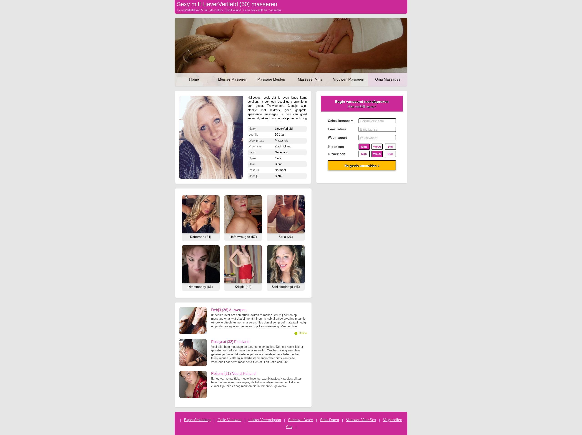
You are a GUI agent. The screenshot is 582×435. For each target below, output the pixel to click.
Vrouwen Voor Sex (361, 420)
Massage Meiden (271, 79)
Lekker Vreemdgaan (264, 420)
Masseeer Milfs (310, 79)
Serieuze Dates (300, 420)
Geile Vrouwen (229, 420)
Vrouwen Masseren (348, 79)
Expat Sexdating (197, 420)
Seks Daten (329, 420)
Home (194, 79)
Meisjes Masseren (232, 79)
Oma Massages (387, 79)
